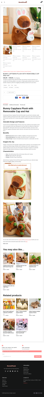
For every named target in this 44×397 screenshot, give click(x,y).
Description (5, 104)
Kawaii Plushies (28, 71)
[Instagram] (5, 371)
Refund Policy (25, 370)
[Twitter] (15, 371)
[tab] (5, 105)
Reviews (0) (22, 104)
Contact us (25, 383)
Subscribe (37, 356)
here (26, 241)
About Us (4, 380)
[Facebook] (12, 371)
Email (3, 354)
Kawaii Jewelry (5, 386)
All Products (4, 381)
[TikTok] (7, 371)
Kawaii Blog (4, 383)
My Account (25, 367)
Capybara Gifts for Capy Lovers (9, 71)
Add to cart (11, 92)
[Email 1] (17, 371)
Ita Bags (3, 384)
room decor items (27, 239)
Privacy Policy (25, 372)
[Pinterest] (10, 371)
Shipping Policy (26, 369)
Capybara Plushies (20, 71)
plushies (20, 239)
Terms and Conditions (27, 373)
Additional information (14, 104)
